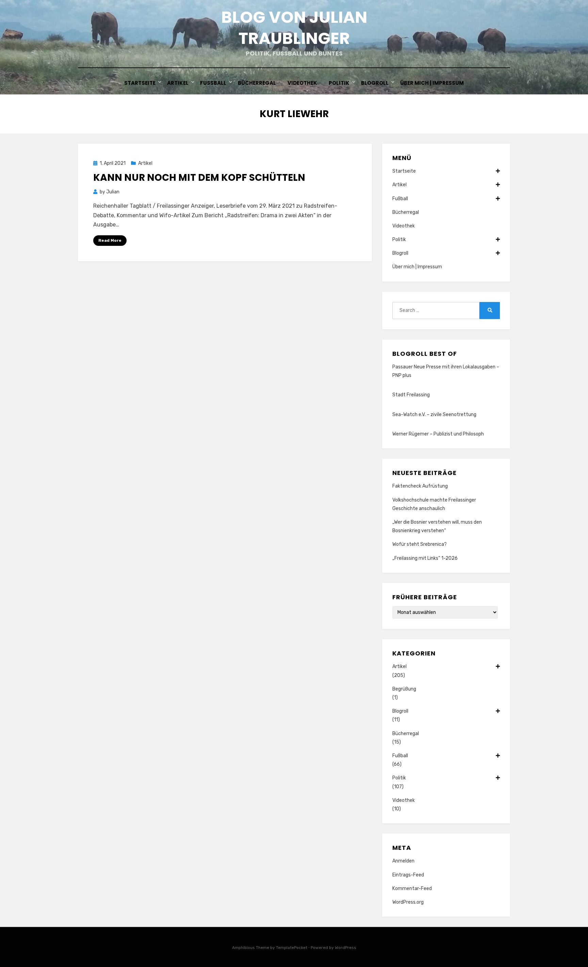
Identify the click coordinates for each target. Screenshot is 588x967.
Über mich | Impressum (432, 82)
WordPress (345, 947)
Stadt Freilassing (411, 395)
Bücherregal (257, 82)
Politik (339, 82)
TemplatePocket (291, 947)
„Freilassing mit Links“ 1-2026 (425, 558)
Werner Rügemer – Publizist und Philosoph (438, 434)
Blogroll (375, 82)
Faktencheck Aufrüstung (420, 486)
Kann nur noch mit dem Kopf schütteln (199, 177)
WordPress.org (408, 902)
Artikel (178, 82)
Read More (109, 240)
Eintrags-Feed (408, 875)
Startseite (140, 82)
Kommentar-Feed (412, 888)
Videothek (302, 82)
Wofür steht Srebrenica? (419, 544)
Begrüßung (404, 689)
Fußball (213, 82)
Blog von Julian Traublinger (294, 28)
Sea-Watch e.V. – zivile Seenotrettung (434, 414)
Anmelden (403, 861)
